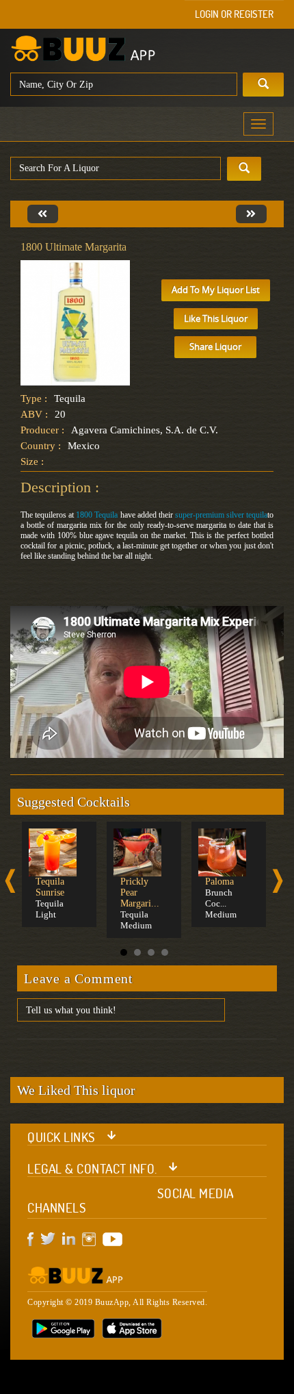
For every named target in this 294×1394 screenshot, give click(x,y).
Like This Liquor (216, 318)
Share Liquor (215, 346)
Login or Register (234, 14)
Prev (10, 881)
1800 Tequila (97, 515)
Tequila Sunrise (50, 887)
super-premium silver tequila (221, 515)
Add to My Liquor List (216, 289)
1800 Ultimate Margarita (73, 247)
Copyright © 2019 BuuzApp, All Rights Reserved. (117, 1302)
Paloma (219, 881)
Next (277, 881)
